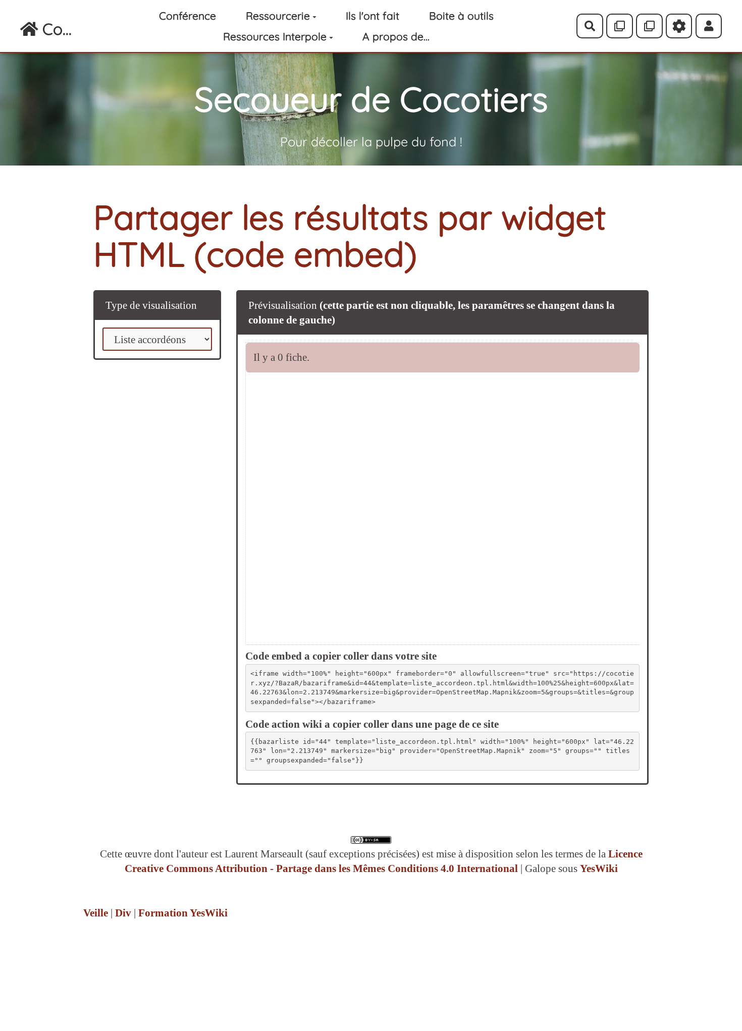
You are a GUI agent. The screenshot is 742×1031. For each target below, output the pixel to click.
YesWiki (599, 868)
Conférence (187, 15)
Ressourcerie (278, 15)
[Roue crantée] (679, 26)
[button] (709, 26)
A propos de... (396, 36)
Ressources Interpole (275, 36)
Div (123, 913)
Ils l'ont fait (372, 15)
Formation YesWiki (183, 913)
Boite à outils (461, 15)
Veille (95, 913)
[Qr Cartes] (619, 26)
